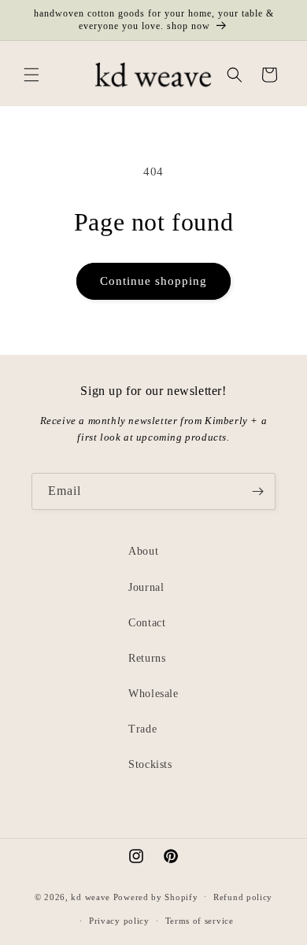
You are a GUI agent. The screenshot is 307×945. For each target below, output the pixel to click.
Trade (142, 729)
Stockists (150, 764)
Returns (146, 658)
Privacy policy (119, 920)
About (143, 551)
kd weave (90, 896)
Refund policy (242, 897)
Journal (146, 587)
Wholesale (153, 694)
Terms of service (199, 920)
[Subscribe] (257, 491)
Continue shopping (153, 281)
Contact (146, 623)
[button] (31, 74)
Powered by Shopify (155, 896)
